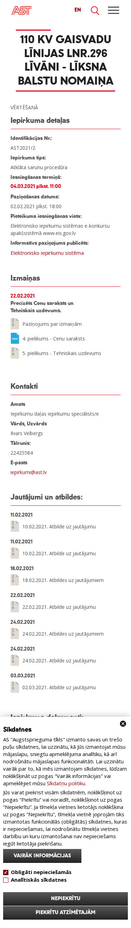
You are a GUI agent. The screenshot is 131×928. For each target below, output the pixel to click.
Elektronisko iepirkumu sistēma (47, 252)
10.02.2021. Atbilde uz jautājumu (59, 526)
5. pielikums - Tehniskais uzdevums (61, 353)
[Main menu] (113, 10)
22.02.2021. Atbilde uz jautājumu (59, 607)
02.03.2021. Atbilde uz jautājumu (59, 687)
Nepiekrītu (65, 898)
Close (123, 723)
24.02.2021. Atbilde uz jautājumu (59, 660)
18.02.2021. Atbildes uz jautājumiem (63, 580)
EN (77, 10)
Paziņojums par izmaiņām (52, 324)
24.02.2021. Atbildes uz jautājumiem (63, 633)
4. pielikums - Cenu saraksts (53, 338)
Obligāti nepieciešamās (41, 871)
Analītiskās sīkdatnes (39, 879)
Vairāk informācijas (42, 856)
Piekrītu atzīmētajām (65, 912)
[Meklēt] (95, 10)
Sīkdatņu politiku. (66, 783)
